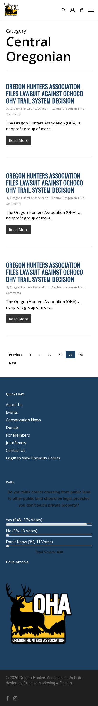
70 (49, 355)
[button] (91, 10)
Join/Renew (16, 442)
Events (12, 412)
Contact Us (15, 450)
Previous (15, 355)
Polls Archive (17, 562)
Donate (12, 427)
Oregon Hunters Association (29, 109)
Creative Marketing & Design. (48, 683)
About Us (14, 404)
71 (60, 355)
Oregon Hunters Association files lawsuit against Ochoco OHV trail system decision (44, 93)
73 (81, 355)
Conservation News (23, 420)
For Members (18, 435)
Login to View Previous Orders (33, 458)
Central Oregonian (64, 109)
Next (12, 363)
